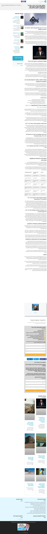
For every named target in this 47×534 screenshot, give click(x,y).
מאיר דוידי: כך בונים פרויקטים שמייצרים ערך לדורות (17, 40)
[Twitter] (23, 1)
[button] (43, 359)
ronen (35, 312)
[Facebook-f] (25, 1)
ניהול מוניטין (20, 532)
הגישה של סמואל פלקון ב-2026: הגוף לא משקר (30, 484)
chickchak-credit (30, 269)
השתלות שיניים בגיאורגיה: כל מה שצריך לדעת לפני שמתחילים (16, 26)
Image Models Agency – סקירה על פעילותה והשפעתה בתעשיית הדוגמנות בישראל (41, 485)
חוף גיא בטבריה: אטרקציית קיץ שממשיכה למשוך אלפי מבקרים (38, 510)
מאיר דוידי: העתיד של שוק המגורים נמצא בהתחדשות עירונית (16, 33)
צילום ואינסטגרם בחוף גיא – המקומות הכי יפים (40, 509)
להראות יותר (20, 519)
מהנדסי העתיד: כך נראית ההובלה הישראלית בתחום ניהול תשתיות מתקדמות (36, 513)
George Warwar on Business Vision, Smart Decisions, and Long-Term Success (41, 420)
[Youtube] (22, 1)
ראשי (21, 5)
